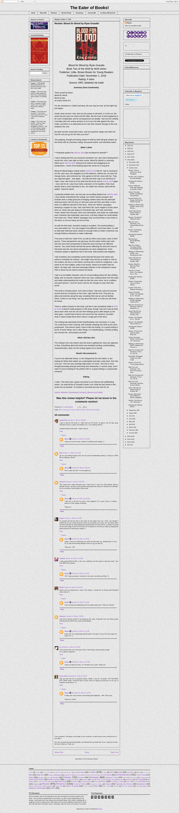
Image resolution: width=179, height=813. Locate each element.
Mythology (129, 779)
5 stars (104, 772)
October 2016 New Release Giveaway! (136, 288)
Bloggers (51, 775)
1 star (30, 772)
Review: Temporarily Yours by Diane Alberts (135, 283)
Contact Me (92, 13)
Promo (103, 781)
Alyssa (67, 439)
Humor (72, 779)
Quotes (128, 781)
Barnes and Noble (95, 392)
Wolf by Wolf (79, 153)
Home (33, 13)
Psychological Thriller (116, 781)
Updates (144, 786)
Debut (31, 777)
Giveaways (79, 13)
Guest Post (133, 777)
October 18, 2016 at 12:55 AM (81, 439)
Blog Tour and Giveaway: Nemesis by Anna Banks (136, 383)
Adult (120, 772)
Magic (92, 779)
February (132, 430)
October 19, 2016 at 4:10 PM (80, 573)
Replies (64, 435)
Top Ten (116, 786)
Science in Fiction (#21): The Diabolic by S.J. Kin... (136, 272)
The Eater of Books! (89, 7)
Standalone (141, 784)
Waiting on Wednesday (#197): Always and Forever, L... (136, 345)
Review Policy (66, 13)
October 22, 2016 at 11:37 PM (81, 662)
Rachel (61, 587)
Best (138, 772)
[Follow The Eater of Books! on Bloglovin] (134, 96)
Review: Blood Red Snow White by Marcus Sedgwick (135, 395)
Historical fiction (80, 410)
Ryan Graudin (95, 410)
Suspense (49, 786)
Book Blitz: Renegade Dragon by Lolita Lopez (136, 358)
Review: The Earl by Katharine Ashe (135, 218)
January (132, 433)
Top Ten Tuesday (127, 786)
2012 (129, 445)
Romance (61, 784)
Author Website (60, 392)
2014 (129, 439)
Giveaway (94, 777)
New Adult (139, 779)
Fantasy (72, 410)
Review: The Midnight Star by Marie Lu (136, 323)
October (132, 168)
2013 (129, 442)
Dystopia (41, 777)
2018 (129, 154)
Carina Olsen (63, 676)
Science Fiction (80, 784)
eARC (53, 788)
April (130, 424)
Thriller (95, 786)
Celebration (87, 775)
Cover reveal (141, 775)
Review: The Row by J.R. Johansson (135, 401)
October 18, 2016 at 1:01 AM (80, 539)
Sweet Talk (59, 786)
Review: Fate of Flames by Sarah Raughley (135, 172)
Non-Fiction (44, 781)
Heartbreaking (144, 777)
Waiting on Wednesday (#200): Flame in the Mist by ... (136, 206)
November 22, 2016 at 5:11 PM (81, 693)
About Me (43, 13)
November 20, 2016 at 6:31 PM (77, 676)
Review (88, 410)
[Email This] (78, 407)
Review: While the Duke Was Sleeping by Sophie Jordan (136, 187)
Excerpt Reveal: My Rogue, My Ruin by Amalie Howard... (136, 200)
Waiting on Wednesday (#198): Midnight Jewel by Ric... (136, 300)
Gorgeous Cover (111, 777)
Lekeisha (62, 558)
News (38, 781)
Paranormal (62, 781)
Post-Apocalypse (86, 781)
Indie (77, 779)
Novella (52, 781)
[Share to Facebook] (84, 407)
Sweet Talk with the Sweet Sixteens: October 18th (135, 259)
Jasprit (61, 518)
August (131, 413)
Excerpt (55, 777)
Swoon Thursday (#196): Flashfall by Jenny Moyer (136, 193)
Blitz (30, 775)
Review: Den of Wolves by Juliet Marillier (136, 177)
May (130, 421)
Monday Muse (110, 779)
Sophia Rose (63, 420)
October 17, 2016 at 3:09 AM (77, 420)
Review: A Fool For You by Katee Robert (136, 363)
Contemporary (123, 774)
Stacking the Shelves (124, 784)
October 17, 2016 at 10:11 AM (72, 453)
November (132, 165)
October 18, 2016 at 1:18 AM (74, 558)
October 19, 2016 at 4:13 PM (80, 631)
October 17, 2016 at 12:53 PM (75, 482)
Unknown (62, 482)
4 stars (92, 772)
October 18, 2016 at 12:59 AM (81, 498)
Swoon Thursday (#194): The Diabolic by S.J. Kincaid (136, 294)
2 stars (38, 772)
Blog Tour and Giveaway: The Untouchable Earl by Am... (136, 224)
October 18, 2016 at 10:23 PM (73, 587)
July (130, 416)
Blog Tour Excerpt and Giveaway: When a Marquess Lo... (136, 306)
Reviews (54, 13)
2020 (129, 148)
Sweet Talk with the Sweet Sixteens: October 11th (135, 312)
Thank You (86, 786)
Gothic (124, 777)
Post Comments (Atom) (90, 759)
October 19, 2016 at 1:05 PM (74, 616)
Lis (60, 647)
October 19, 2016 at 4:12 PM (80, 602)
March (131, 427)
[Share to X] (82, 407)
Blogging (58, 775)
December (132, 162)
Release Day (145, 781)
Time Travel (106, 786)
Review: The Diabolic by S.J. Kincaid (135, 318)
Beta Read (146, 772)
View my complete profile (133, 25)
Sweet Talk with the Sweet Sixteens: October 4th (135, 389)
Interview (85, 779)
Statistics (31, 786)
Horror (66, 779)
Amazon (82, 392)
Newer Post (58, 752)
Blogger (100, 809)
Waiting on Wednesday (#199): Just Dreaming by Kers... (136, 253)
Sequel (108, 784)
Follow (127, 104)
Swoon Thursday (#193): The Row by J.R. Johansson (136, 339)
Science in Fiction (96, 784)
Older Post (114, 752)
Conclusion (66, 410)
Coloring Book (97, 775)
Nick (60, 453)
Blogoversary (78, 775)
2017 (129, 157)
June (131, 419)
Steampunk (39, 786)
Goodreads (73, 392)
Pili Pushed (74, 781)
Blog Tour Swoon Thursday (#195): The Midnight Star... (136, 247)
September (133, 410)
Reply (61, 431)
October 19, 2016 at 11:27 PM (71, 647)
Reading (135, 781)
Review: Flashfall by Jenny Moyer (135, 230)
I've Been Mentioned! (107, 13)
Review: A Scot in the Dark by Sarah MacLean (135, 332)
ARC (60, 410)
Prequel (96, 781)
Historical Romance (36, 779)
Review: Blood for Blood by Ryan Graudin (134, 265)
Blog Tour (40, 775)
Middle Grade (100, 779)
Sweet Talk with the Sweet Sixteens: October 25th (135, 212)
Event (48, 777)
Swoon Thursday (72, 786)
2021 (129, 145)
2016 (129, 160)
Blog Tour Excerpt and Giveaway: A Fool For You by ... (136, 351)
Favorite (81, 777)
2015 (129, 436)
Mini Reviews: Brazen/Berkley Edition (134, 240)
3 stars (81, 772)
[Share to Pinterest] (86, 407)
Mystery (120, 779)
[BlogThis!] (80, 407)
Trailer (138, 786)
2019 (129, 151)
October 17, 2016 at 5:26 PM (73, 518)
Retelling (36, 784)
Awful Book (130, 772)
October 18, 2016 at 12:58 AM (81, 468)
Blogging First (68, 775)
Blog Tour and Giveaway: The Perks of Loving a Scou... (135, 369)
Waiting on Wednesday (37, 788)
